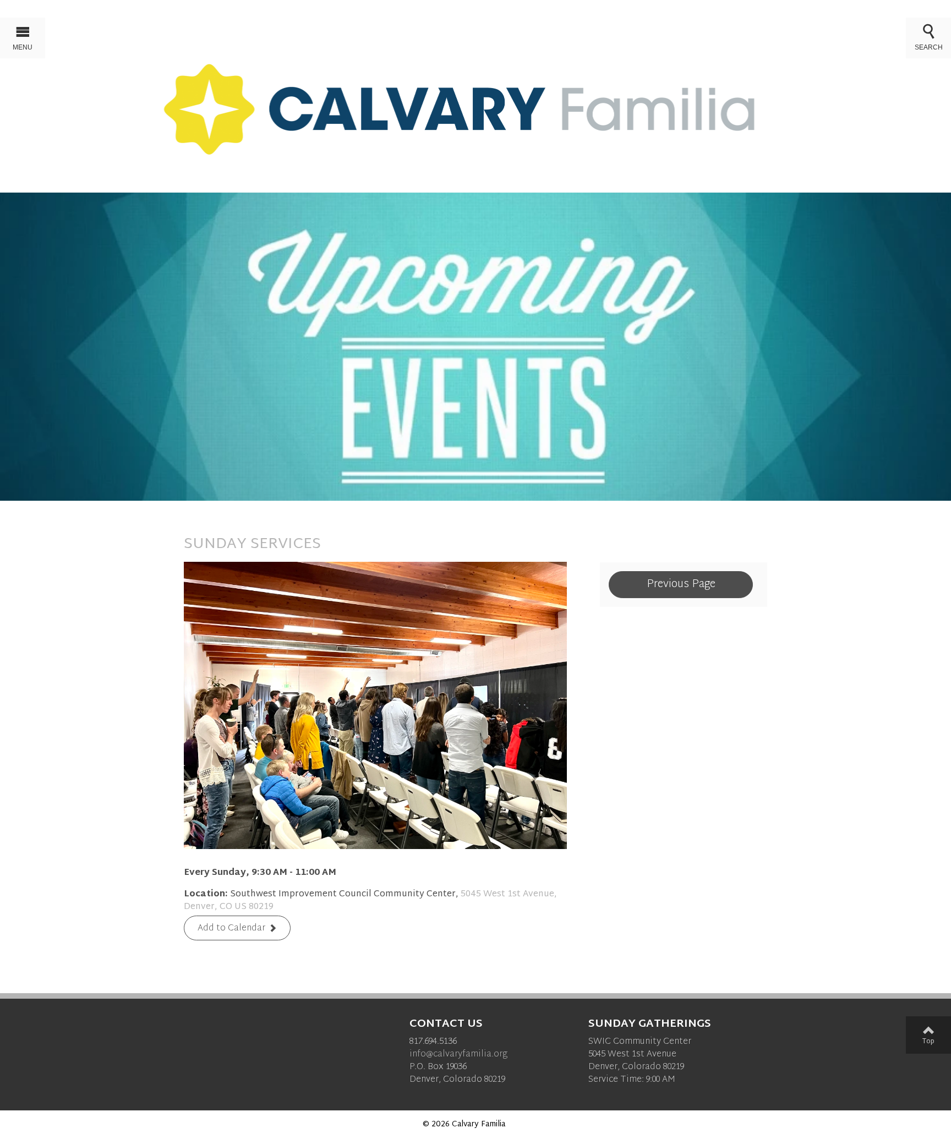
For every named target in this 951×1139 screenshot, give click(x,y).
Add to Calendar (231, 929)
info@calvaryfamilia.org (458, 1055)
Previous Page (681, 584)
